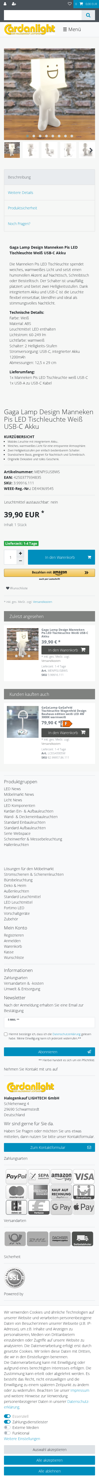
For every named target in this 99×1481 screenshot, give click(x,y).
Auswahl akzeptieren (50, 1449)
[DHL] (37, 1238)
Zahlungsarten (15, 977)
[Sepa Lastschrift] (39, 1176)
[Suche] (88, 15)
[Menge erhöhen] (20, 553)
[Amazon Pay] (61, 1176)
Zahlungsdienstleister (30, 1421)
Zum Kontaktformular (47, 1147)
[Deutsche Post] (15, 1238)
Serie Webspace (17, 833)
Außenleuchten (16, 891)
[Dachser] (60, 1238)
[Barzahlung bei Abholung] (84, 1192)
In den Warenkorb (60, 557)
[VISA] (84, 1176)
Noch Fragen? (19, 223)
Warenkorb (13, 946)
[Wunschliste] (69, 4)
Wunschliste (18, 588)
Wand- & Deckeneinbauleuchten (31, 816)
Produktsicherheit (22, 207)
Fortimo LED (14, 907)
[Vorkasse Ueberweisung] (39, 1207)
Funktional (20, 1433)
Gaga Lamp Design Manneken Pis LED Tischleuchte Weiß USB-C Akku (64, 633)
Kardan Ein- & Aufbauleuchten (28, 811)
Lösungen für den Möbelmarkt (29, 868)
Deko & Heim (15, 885)
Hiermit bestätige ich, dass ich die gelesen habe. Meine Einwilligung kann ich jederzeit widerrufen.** (50, 1036)
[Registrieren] (14, 4)
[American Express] (39, 1192)
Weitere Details (20, 192)
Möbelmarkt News (19, 794)
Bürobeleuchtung (18, 879)
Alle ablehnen (50, 1471)
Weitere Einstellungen (22, 1438)
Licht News (13, 799)
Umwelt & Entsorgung (22, 988)
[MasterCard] (16, 1192)
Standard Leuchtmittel (22, 896)
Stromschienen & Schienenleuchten (34, 874)
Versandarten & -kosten (24, 983)
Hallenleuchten (16, 844)
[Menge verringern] (20, 561)
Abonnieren (47, 1051)
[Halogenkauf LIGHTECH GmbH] (30, 1086)
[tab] (49, 177)
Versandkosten (42, 602)
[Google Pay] (61, 1207)
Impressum (79, 1390)
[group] (23, 644)
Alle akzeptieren (49, 1460)
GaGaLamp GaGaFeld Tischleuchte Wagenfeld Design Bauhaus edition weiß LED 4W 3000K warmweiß (63, 712)
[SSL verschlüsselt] (14, 1277)
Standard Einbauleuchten (24, 822)
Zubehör (11, 918)
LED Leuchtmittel (18, 902)
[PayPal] (16, 1176)
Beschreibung (19, 177)
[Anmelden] (5, 4)
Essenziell (20, 1416)
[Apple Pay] (84, 1207)
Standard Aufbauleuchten (25, 827)
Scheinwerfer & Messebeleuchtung (33, 838)
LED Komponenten (19, 805)
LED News (12, 788)
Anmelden (12, 940)
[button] (49, 575)
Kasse (9, 951)
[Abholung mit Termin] (82, 1238)
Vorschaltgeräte (17, 913)
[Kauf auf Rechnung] (61, 1192)
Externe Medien (25, 1427)
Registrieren (14, 935)
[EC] (16, 1207)
